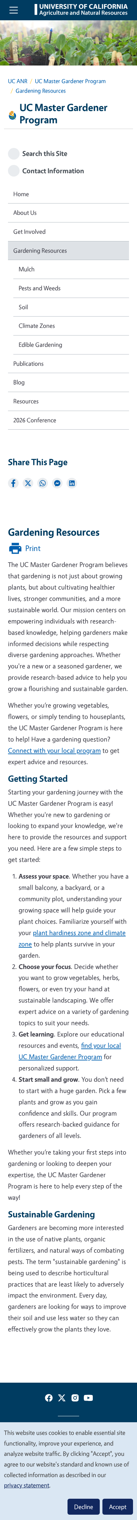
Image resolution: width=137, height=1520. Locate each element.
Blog (19, 382)
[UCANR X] (62, 1399)
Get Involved (29, 231)
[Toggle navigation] (13, 10)
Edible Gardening (40, 344)
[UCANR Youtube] (88, 1399)
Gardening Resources (40, 250)
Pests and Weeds (40, 288)
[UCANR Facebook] (49, 1399)
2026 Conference (34, 420)
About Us (25, 212)
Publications (28, 363)
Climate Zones (37, 326)
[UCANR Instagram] (75, 1399)
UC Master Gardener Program (70, 80)
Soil (23, 307)
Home (21, 194)
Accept (117, 1507)
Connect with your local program (54, 750)
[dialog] (68, 1471)
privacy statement (26, 1485)
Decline (83, 1507)
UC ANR (17, 80)
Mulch (27, 269)
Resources (26, 401)
